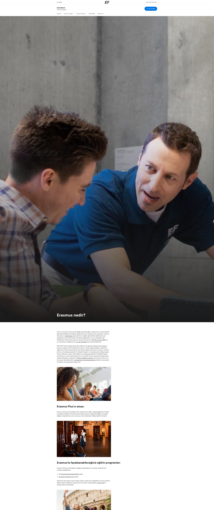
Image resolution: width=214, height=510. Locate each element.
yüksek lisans (69, 336)
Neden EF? (100, 13)
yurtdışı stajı (100, 483)
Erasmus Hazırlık (80, 13)
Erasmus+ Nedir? (68, 13)
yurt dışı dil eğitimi (81, 342)
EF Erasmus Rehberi (62, 9)
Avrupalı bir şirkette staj (66, 477)
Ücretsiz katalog (151, 8)
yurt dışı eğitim (101, 340)
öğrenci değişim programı (85, 358)
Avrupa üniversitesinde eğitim (70, 474)
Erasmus (61, 8)
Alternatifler (92, 13)
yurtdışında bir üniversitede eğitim (84, 360)
